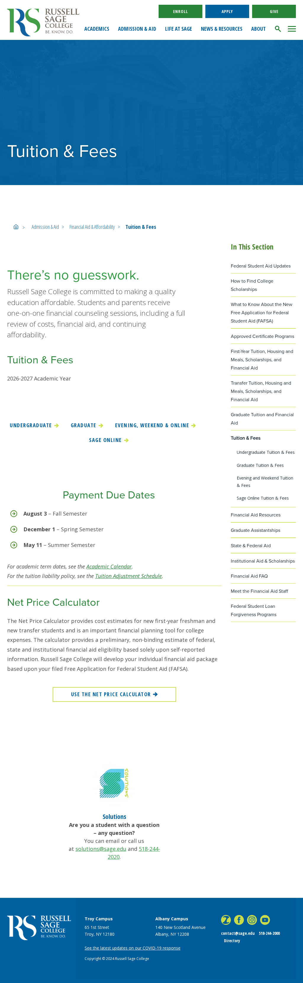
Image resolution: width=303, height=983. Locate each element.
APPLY (227, 11)
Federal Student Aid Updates (261, 266)
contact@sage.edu (238, 933)
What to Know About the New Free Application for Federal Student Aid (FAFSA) (261, 312)
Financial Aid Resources (256, 514)
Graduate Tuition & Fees (260, 465)
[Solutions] (114, 783)
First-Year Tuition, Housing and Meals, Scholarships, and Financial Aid (262, 359)
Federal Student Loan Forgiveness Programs (253, 610)
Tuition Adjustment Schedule (128, 575)
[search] (278, 29)
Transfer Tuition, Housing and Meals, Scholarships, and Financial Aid (261, 391)
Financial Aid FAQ (249, 576)
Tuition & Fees (140, 226)
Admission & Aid (45, 226)
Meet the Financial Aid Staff (259, 591)
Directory (232, 940)
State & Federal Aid (251, 545)
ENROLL (180, 11)
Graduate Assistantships (255, 530)
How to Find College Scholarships (252, 285)
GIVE (274, 11)
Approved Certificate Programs (262, 336)
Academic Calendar (109, 566)
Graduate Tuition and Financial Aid (262, 418)
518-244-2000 (269, 933)
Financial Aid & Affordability (92, 226)
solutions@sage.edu (100, 848)
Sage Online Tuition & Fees (263, 498)
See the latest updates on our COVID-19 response (132, 948)
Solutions (114, 816)
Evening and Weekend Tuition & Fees (265, 481)
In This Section (252, 247)
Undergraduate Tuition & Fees (266, 452)
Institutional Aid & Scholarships (263, 561)
